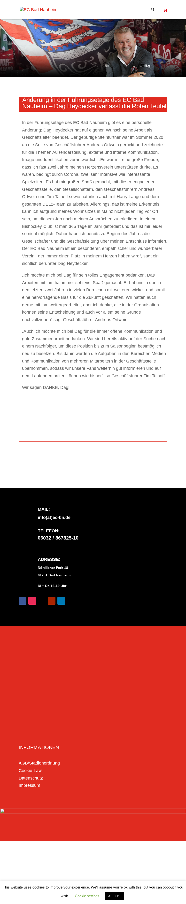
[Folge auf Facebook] (22, 601)
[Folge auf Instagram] (32, 601)
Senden (151, 732)
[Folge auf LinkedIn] (61, 601)
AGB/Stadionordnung (39, 763)
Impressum (29, 785)
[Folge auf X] (42, 601)
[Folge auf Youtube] (51, 601)
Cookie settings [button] (87, 896)
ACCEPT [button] (114, 896)
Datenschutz (31, 778)
